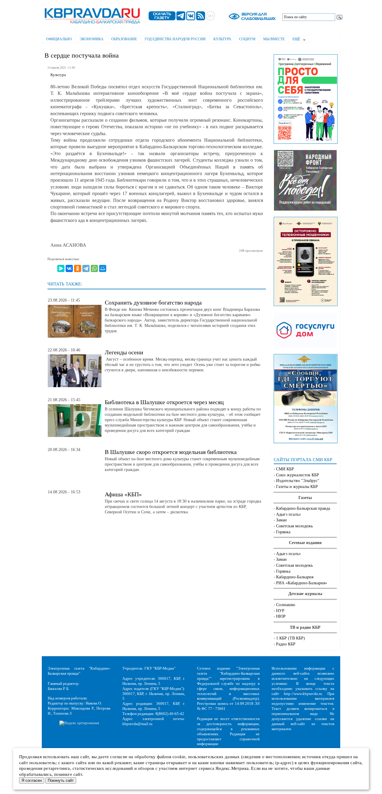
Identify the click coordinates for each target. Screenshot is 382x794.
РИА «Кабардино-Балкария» (301, 583)
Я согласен (31, 780)
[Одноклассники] (77, 268)
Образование (124, 39)
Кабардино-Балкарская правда (303, 508)
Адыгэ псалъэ (288, 514)
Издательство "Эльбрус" (297, 480)
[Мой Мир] (102, 268)
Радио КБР (285, 644)
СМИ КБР (285, 469)
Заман (281, 520)
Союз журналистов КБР (297, 475)
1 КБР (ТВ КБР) (290, 638)
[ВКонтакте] (69, 268)
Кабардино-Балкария (294, 577)
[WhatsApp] (94, 268)
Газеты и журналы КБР (297, 486)
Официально (59, 39)
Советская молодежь (294, 526)
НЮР (281, 616)
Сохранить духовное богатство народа (153, 302)
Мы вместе (274, 39)
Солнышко (285, 605)
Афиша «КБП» (123, 494)
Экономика (92, 39)
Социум (247, 39)
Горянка (283, 532)
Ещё (294, 39)
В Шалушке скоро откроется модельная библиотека (171, 452)
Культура (222, 39)
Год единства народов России (175, 39)
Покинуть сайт (61, 780)
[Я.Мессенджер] (60, 268)
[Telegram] (86, 268)
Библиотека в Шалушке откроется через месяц (164, 402)
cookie (178, 756)
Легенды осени (124, 352)
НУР (280, 610)
